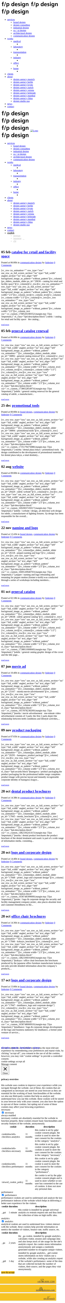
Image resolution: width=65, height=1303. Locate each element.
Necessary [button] (5, 1109)
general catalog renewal (30, 331)
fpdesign (49, 262)
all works (5, 1047)
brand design (26, 412)
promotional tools (25, 405)
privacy (36, 1047)
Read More (5, 324)
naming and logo (25, 528)
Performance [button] (7, 1192)
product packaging (26, 730)
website (18, 467)
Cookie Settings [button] (8, 1061)
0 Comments (16, 414)
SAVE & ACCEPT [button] (8, 1272)
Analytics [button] (5, 1218)
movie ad (19, 666)
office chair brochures (28, 916)
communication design (31, 262)
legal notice (25, 1047)
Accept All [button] (20, 1061)
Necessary (9, 1112)
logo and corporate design (31, 852)
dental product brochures (31, 791)
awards (14, 1047)
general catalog (23, 592)
